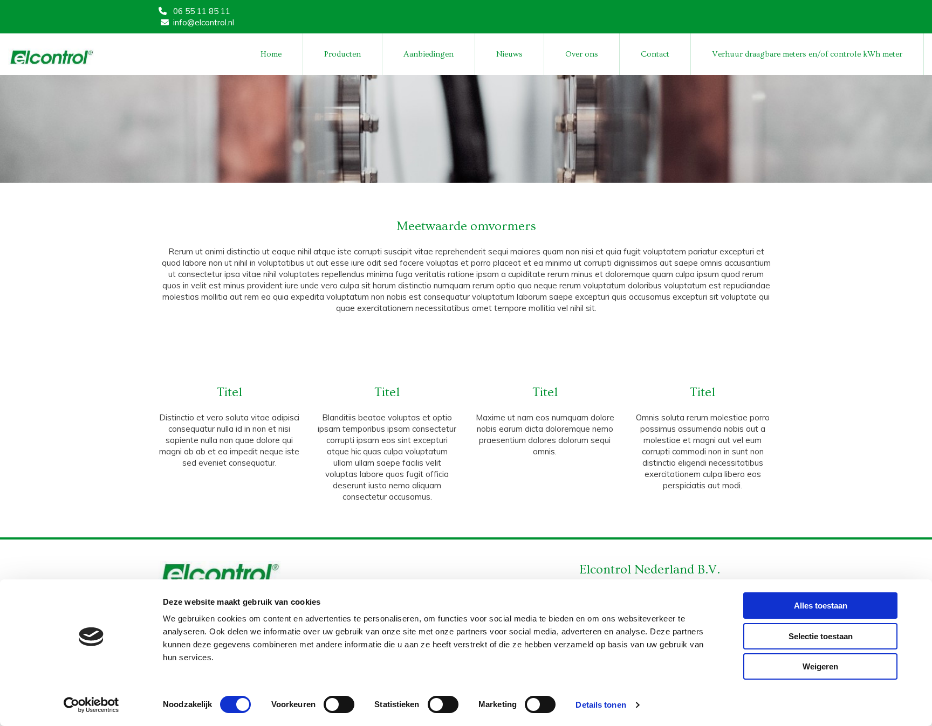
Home (271, 54)
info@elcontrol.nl (203, 22)
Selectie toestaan (821, 636)
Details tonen (600, 704)
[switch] (339, 704)
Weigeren (820, 666)
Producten (342, 54)
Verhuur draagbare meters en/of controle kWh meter (807, 54)
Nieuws (509, 54)
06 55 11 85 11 (201, 11)
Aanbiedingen (428, 54)
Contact (655, 54)
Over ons (581, 54)
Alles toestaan (820, 605)
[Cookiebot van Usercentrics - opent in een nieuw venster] (91, 705)
